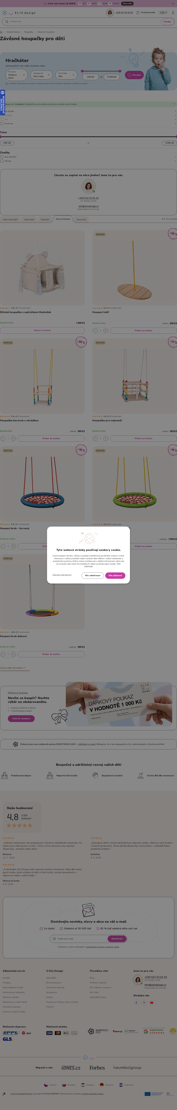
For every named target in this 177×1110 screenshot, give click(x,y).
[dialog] (88, 555)
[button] (62, 575)
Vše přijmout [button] (115, 575)
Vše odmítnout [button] (92, 575)
